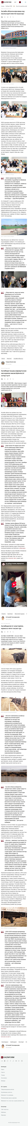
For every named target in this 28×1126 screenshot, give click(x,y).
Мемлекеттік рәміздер (7, 1095)
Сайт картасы (4, 1109)
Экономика (4, 1078)
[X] (13, 17)
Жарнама (3, 1115)
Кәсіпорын (5, 1042)
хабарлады (22, 548)
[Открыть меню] (25, 2)
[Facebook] (10, 17)
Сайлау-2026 (9, 6)
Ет (26, 1042)
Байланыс (3, 1112)
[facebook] (10, 1061)
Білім (3, 358)
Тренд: (2, 6)
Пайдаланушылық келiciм (7, 1089)
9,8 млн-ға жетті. (6, 1036)
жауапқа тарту (12, 558)
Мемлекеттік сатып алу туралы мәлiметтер (12, 1100)
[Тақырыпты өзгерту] (21, 2)
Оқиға (3, 614)
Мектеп (9, 358)
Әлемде (3, 1080)
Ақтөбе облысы (18, 358)
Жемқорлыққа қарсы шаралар (9, 1098)
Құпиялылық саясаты (6, 1092)
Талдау (3, 1075)
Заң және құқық (19, 614)
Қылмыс (10, 614)
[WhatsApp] (5, 17)
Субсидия (13, 1042)
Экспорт (21, 1042)
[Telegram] (7, 17)
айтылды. (4, 1028)
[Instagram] (2, 17)
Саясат (3, 1072)
